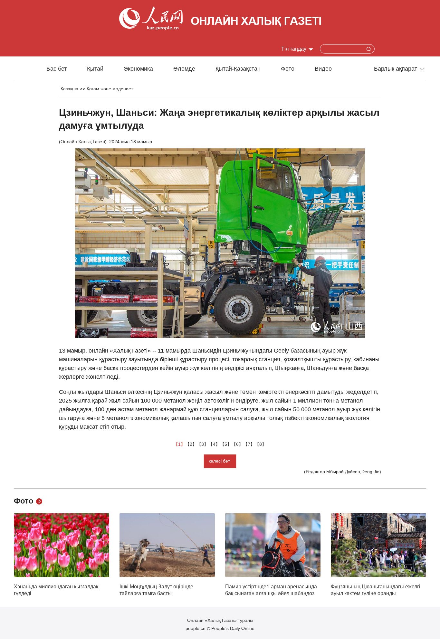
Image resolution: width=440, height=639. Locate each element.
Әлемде (184, 68)
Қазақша (69, 88)
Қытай (95, 68)
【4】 (214, 444)
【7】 (249, 444)
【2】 (191, 444)
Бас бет (56, 68)
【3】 (202, 444)
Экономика (138, 68)
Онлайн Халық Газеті (83, 141)
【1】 (179, 444)
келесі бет (220, 461)
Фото (287, 68)
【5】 (226, 444)
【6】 (237, 444)
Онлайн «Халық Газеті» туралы (220, 620)
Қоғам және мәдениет (110, 88)
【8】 (260, 444)
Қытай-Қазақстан (238, 68)
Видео (323, 68)
